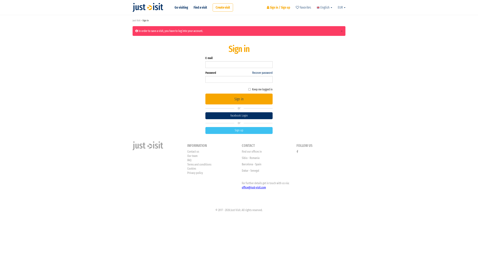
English (325, 7)
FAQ (189, 160)
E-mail (209, 58)
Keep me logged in (262, 89)
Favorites (305, 7)
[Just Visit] (148, 7)
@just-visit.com (257, 187)
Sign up (239, 130)
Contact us (193, 151)
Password (210, 73)
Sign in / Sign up (279, 7)
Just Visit (136, 20)
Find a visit (200, 7)
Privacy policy (195, 173)
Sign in (239, 99)
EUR (341, 7)
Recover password (262, 73)
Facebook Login (239, 115)
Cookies (191, 168)
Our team (192, 156)
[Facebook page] (297, 151)
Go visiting (181, 7)
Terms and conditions (199, 164)
